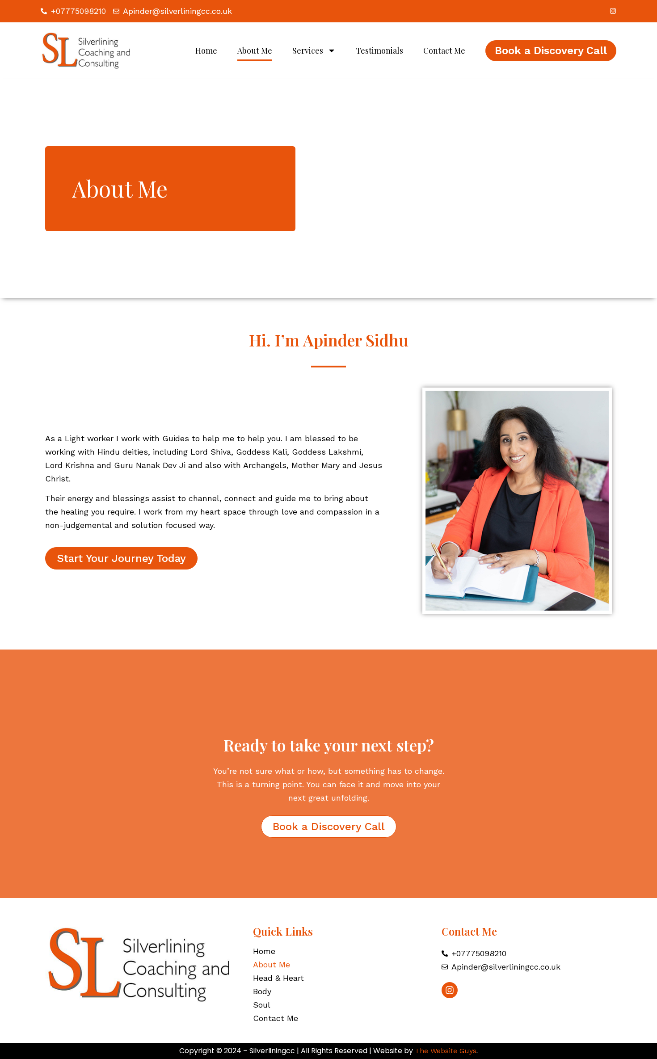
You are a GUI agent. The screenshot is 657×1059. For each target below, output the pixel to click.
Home (206, 50)
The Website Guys (445, 1050)
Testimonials (379, 50)
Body (262, 991)
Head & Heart (278, 978)
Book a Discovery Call (551, 50)
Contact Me (444, 50)
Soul (261, 1004)
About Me (254, 50)
